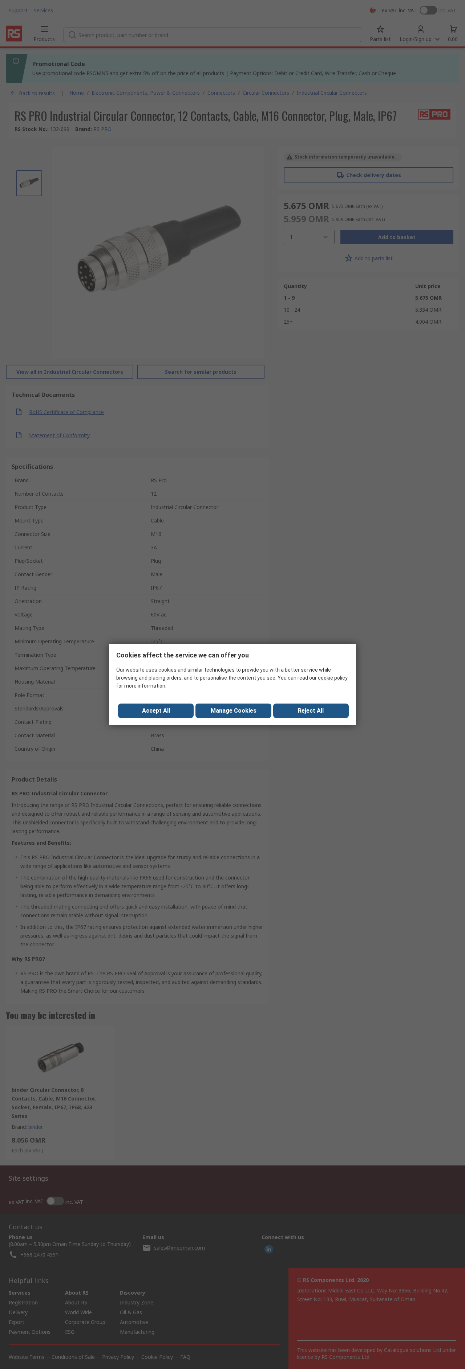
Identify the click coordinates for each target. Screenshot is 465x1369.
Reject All (311, 710)
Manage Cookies (233, 710)
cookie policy (333, 678)
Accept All (156, 710)
